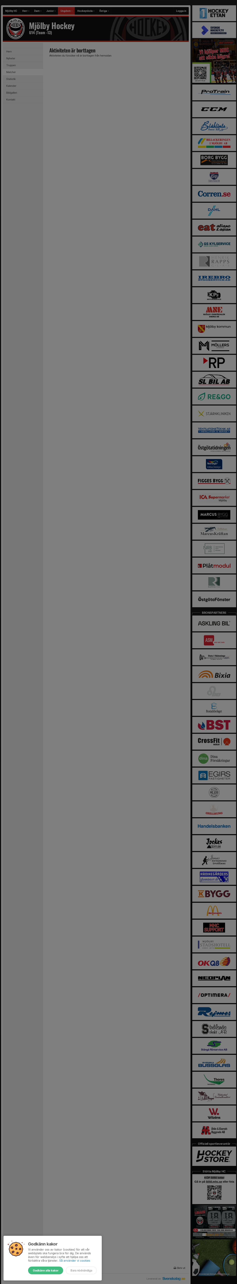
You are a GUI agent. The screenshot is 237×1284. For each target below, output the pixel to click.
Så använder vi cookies (74, 1260)
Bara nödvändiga (81, 1270)
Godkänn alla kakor (45, 1270)
